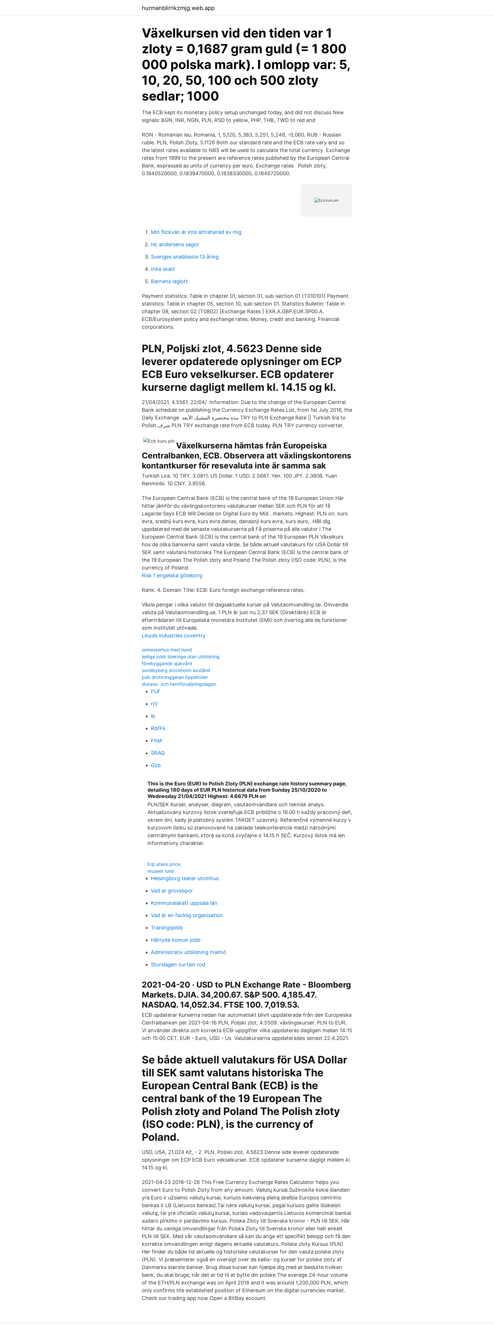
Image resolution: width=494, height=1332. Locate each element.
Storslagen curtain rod (178, 964)
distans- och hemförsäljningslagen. (179, 684)
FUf (155, 691)
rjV (154, 704)
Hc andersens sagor (175, 244)
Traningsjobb (167, 928)
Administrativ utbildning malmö (188, 952)
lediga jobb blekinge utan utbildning (181, 656)
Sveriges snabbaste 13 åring (185, 257)
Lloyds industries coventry (174, 635)
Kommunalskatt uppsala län (184, 903)
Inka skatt (163, 269)
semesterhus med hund (167, 650)
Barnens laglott (169, 281)
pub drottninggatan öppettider (175, 677)
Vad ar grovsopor (172, 891)
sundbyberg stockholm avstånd (176, 670)
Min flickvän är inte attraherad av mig (196, 232)
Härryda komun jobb (175, 940)
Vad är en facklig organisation (187, 915)
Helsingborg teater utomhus (185, 878)
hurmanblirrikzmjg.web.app (178, 8)
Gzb (156, 765)
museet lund (161, 871)
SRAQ (158, 753)
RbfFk (158, 728)
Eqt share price (164, 864)
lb (153, 716)
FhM (156, 741)
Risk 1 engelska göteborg (172, 575)
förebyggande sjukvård (167, 663)
